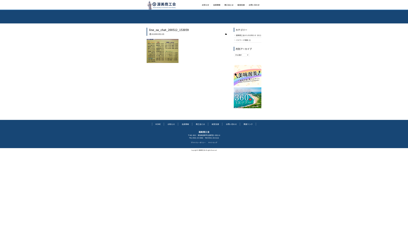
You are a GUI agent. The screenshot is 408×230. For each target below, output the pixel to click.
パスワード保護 (242, 40)
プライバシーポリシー (198, 142)
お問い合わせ (254, 5)
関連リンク (248, 124)
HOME (158, 124)
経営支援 (241, 5)
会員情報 (216, 5)
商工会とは (228, 5)
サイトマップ (212, 142)
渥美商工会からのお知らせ (246, 35)
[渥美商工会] (161, 8)
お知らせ (205, 5)
